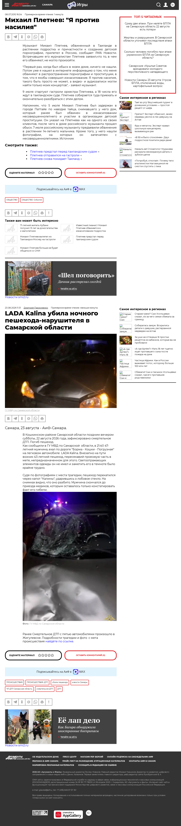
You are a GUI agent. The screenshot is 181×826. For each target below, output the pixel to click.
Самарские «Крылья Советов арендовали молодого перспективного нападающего (148, 68)
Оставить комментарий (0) (90, 173)
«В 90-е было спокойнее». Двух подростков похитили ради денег (153, 138)
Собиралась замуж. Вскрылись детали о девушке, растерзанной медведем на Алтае (153, 328)
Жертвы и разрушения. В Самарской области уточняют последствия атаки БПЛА (147, 40)
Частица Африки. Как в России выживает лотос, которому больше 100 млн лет (154, 363)
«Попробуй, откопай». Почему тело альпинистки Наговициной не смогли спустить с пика (154, 163)
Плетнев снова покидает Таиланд (55, 159)
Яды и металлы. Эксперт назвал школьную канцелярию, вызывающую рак (152, 128)
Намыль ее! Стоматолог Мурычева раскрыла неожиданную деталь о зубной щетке (154, 152)
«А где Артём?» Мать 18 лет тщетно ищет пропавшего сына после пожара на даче (154, 351)
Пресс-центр (69, 757)
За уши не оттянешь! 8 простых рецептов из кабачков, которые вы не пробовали (155, 340)
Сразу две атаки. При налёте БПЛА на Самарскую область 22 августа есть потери (148, 26)
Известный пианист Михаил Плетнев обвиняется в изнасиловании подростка (91, 228)
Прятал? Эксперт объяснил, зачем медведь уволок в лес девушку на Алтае (153, 117)
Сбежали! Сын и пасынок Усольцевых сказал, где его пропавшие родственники (155, 375)
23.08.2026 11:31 (13, 307)
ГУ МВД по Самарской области (22, 410)
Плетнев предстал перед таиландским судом (63, 151)
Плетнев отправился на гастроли (54, 155)
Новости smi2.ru (16, 297)
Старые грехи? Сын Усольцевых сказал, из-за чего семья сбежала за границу (154, 316)
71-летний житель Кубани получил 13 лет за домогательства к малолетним (39, 228)
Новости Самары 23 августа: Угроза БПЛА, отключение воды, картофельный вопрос (148, 83)
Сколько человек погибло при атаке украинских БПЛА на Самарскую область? (148, 54)
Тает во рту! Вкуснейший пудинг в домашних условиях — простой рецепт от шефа (153, 105)
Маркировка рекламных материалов (53, 765)
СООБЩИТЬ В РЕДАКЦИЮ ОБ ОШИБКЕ (97, 765)
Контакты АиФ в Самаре (142, 761)
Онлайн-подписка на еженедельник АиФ (130, 757)
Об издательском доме (45, 757)
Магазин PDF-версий (91, 757)
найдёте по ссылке (59, 641)
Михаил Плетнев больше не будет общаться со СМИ (39, 249)
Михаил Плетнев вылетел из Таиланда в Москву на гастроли (38, 238)
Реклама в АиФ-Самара (45, 761)
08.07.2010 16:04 (13, 14)
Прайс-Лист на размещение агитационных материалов (93, 761)
